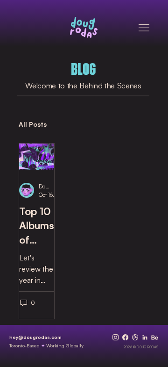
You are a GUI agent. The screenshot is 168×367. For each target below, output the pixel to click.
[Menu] (144, 28)
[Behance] (155, 337)
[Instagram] (115, 337)
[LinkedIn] (145, 337)
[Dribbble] (135, 337)
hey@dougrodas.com (35, 337)
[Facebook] (125, 337)
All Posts (33, 124)
